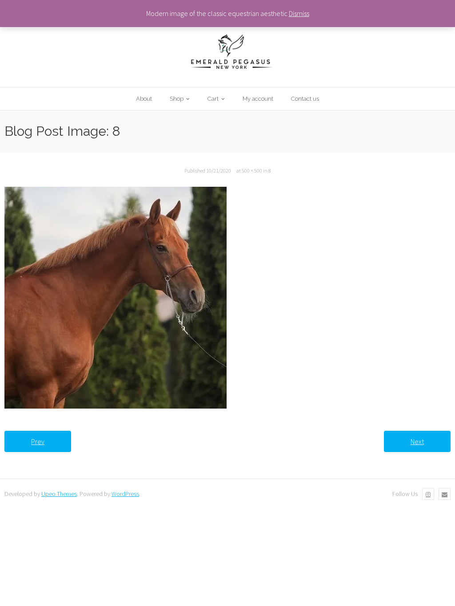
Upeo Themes (59, 494)
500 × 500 (252, 170)
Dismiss (299, 13)
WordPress (125, 494)
